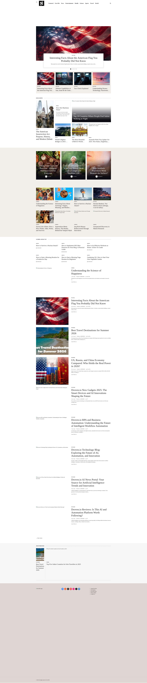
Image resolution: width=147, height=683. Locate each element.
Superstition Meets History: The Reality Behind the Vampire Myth (63, 228)
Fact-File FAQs (94, 591)
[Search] (110, 3)
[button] (109, 49)
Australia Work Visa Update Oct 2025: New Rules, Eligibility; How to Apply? (99, 141)
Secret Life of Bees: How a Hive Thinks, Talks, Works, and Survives (44, 228)
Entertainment (69, 3)
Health (76, 3)
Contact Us (93, 594)
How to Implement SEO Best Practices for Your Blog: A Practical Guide (73, 247)
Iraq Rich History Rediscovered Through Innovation (81, 228)
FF (87, 399)
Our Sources (93, 589)
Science (82, 3)
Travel (92, 3)
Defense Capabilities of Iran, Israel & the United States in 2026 (63, 90)
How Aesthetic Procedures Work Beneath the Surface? (99, 170)
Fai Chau (49, 176)
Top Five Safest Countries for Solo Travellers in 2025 (63, 564)
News (62, 3)
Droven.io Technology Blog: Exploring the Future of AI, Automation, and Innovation (85, 452)
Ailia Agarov (100, 176)
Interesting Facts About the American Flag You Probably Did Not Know (45, 90)
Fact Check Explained (81, 88)
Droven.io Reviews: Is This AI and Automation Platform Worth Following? (89, 512)
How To (75, 201)
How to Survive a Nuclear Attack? (47, 245)
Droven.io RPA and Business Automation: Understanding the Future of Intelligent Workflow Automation (91, 422)
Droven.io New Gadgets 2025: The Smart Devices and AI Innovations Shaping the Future (89, 393)
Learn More (73, 282)
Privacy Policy (93, 592)
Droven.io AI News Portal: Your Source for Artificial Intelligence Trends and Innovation (87, 482)
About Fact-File (94, 588)
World (97, 3)
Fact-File (57, 3)
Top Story (73, 387)
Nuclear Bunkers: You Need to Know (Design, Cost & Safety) (100, 205)
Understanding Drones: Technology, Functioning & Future (101, 90)
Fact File (88, 276)
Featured (51, 3)
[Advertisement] (73, 15)
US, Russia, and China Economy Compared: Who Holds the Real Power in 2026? (91, 363)
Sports (87, 3)
